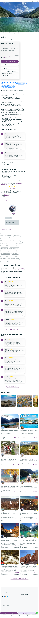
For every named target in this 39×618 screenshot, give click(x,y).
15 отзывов (35, 428)
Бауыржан (26, 564)
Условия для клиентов (25, 594)
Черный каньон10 (12, 261)
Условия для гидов (5, 603)
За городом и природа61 (6, 240)
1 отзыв (35, 564)
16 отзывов (15, 510)
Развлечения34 (15, 253)
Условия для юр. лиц (5, 605)
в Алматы (14, 214)
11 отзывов (15, 564)
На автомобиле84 (17, 235)
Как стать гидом (5, 602)
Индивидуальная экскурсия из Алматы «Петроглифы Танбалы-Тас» (14, 351)
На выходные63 (4, 238)
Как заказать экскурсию (25, 591)
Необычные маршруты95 (6, 235)
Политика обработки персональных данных (8, 593)
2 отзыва (15, 483)
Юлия (25, 428)
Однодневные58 (16, 240)
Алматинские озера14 (5, 258)
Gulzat (6, 455)
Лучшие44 (3, 245)
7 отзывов (15, 537)
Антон (13, 213)
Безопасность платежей (25, 592)
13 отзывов (15, 428)
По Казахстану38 (4, 250)
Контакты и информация (6, 591)
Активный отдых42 (12, 245)
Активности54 (12, 243)
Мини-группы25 (11, 256)
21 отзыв (35, 537)
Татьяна (6, 510)
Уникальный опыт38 (14, 248)
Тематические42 (4, 248)
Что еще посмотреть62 (14, 238)
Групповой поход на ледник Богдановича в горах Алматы (12, 342)
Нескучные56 (4, 243)
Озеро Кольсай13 (15, 258)
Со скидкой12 (4, 261)
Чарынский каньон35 (5, 253)
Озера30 (3, 256)
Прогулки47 (19, 243)
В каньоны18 (19, 256)
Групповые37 (13, 250)
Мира (6, 564)
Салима (6, 428)
